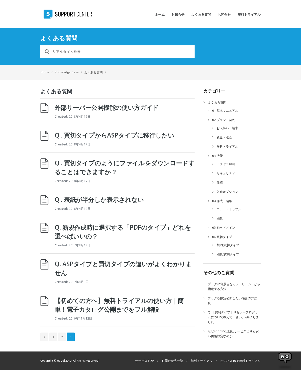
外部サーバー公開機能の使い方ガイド (107, 107)
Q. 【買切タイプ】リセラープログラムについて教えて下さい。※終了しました (233, 317)
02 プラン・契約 (223, 120)
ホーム (160, 15)
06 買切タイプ (222, 237)
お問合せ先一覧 (172, 360)
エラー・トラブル (229, 209)
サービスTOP (144, 360)
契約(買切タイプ (228, 245)
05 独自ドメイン (223, 227)
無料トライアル (249, 15)
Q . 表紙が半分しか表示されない (99, 199)
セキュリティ (226, 173)
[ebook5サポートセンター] (66, 14)
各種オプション (227, 192)
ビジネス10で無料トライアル (240, 360)
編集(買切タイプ (228, 254)
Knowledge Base (67, 72)
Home (44, 72)
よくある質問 (201, 15)
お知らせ (178, 15)
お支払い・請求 (227, 128)
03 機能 (217, 156)
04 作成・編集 (222, 201)
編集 (220, 218)
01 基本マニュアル (225, 110)
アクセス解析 (226, 164)
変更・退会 (224, 137)
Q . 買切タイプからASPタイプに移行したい (114, 135)
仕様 (220, 182)
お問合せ (224, 15)
